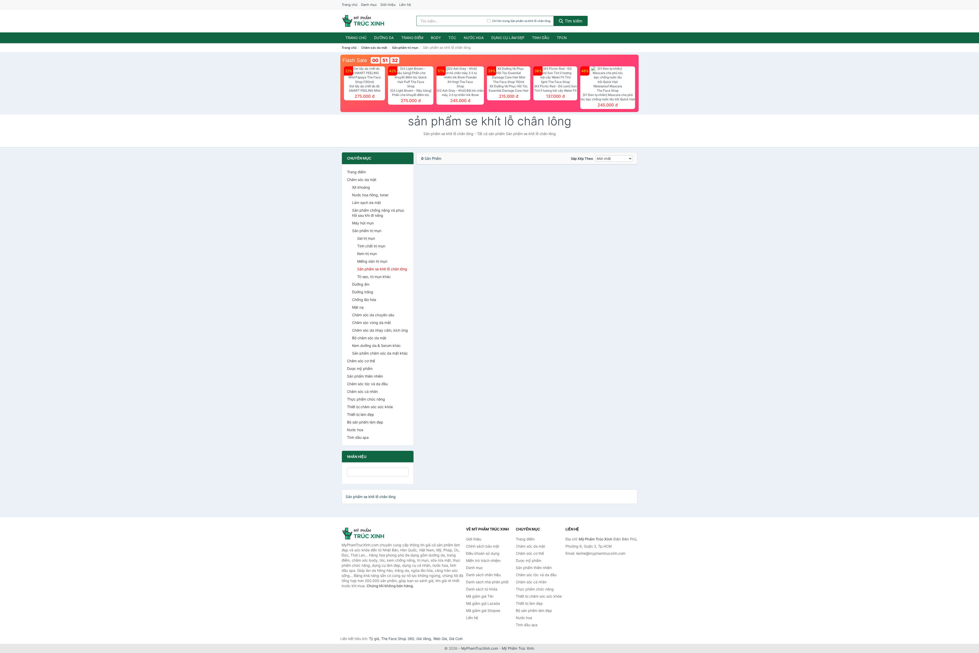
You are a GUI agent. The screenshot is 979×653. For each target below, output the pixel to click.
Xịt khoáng (361, 187)
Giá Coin (456, 638)
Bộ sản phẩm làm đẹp (365, 422)
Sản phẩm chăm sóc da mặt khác (380, 353)
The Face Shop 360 (397, 638)
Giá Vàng (423, 638)
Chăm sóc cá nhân (362, 391)
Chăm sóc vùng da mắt (371, 322)
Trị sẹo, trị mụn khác (374, 276)
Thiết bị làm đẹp (360, 414)
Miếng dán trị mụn (372, 261)
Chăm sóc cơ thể (361, 361)
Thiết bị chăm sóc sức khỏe (370, 407)
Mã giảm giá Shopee (483, 610)
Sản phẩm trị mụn (405, 48)
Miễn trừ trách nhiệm (483, 560)
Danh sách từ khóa (481, 589)
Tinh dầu (540, 37)
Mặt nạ (358, 307)
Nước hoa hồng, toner (370, 195)
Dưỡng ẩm (360, 284)
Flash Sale (354, 60)
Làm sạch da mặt (366, 202)
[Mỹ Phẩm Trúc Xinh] (367, 533)
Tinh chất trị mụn (371, 246)
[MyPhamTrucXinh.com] (363, 21)
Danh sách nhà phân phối (487, 582)
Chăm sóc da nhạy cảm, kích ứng (380, 330)
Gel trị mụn (366, 238)
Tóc (452, 37)
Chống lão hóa (364, 299)
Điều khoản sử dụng (482, 553)
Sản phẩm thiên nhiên (365, 376)
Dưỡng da (384, 37)
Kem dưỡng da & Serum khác (376, 345)
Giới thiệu (388, 5)
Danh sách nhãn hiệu (483, 575)
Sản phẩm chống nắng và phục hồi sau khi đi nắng (378, 212)
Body (436, 37)
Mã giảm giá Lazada (483, 603)
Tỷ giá (374, 638)
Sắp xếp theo (582, 158)
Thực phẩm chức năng (366, 399)
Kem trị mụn (367, 253)
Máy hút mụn (363, 223)
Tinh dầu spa (358, 437)
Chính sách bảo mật (482, 546)
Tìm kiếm (572, 20)
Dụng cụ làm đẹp (507, 37)
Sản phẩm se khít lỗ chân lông (382, 269)
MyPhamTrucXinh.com (479, 648)
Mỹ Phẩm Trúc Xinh (518, 648)
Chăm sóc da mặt (374, 48)
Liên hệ (405, 5)
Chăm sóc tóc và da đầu (367, 384)
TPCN (562, 37)
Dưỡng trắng (362, 292)
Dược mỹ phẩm (359, 368)
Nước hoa (474, 37)
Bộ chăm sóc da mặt (369, 338)
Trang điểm (412, 37)
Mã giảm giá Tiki (479, 596)
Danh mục (369, 5)
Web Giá (440, 638)
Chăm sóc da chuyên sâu (373, 315)
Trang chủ (349, 5)
